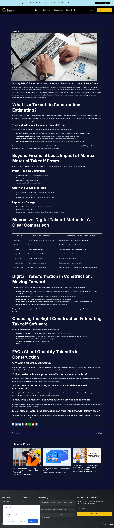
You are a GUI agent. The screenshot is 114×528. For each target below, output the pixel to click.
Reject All (22, 521)
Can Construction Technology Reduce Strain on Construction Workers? (25, 470)
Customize (11, 521)
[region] (21, 515)
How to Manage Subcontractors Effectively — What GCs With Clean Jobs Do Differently (85, 467)
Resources (58, 10)
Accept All (33, 521)
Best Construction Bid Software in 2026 (53, 510)
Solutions (46, 10)
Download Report (102, 3)
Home (37, 10)
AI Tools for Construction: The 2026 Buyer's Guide (57, 502)
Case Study (71, 10)
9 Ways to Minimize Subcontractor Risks (56, 469)
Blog (25, 474)
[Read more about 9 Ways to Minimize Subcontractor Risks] (57, 457)
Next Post (99, 433)
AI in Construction (18, 474)
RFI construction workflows (54, 92)
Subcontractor (50, 472)
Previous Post (16, 433)
